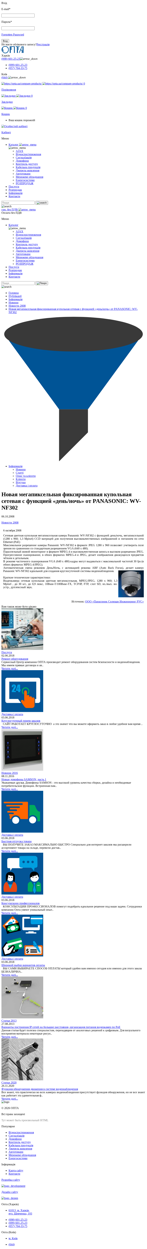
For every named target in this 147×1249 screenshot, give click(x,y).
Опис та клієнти (26, 475)
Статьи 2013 (8, 1020)
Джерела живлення (27, 170)
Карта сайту (16, 1170)
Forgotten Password (12, 34)
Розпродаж (15, 189)
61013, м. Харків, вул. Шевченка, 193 (20, 1212)
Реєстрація (43, 44)
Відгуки (21, 482)
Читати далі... (9, 668)
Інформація (15, 193)
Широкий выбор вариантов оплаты (23, 965)
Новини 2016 (9, 772)
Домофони (22, 160)
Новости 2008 (17, 305)
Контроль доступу (27, 163)
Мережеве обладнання (29, 176)
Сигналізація (24, 157)
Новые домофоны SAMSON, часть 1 (23, 779)
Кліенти (21, 479)
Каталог (14, 144)
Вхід (5, 41)
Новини (13, 302)
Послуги (14, 186)
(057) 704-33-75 (18, 68)
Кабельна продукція (28, 167)
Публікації (15, 296)
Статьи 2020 (8, 1082)
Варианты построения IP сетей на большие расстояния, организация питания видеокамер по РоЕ (60, 1027)
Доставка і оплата (26, 485)
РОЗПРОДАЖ (24, 183)
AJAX (19, 151)
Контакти (14, 196)
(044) (4, 77)
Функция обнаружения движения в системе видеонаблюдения (39, 1089)
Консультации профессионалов (20, 903)
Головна (14, 292)
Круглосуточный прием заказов (20, 720)
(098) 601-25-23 (10, 58)
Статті (19, 472)
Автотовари (23, 173)
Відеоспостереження (28, 154)
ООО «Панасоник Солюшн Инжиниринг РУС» (114, 601)
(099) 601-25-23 (18, 64)
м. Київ (13, 1238)
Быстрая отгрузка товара (16, 841)
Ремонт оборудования (14, 658)
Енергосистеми (25, 180)
